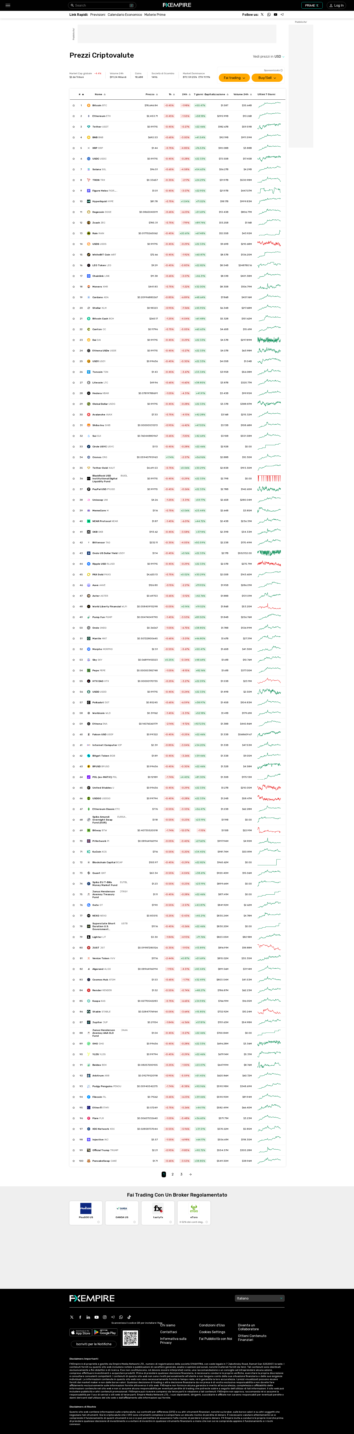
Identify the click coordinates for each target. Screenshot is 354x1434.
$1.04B (248, 361)
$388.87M (246, 403)
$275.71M (247, 563)
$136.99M (246, 627)
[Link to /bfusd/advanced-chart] (269, 766)
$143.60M (246, 574)
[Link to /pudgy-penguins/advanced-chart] (269, 1086)
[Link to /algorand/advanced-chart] (269, 969)
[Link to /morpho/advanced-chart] (269, 649)
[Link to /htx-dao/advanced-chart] (269, 681)
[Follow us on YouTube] (275, 14)
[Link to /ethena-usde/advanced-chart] (269, 350)
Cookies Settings (212, 1332)
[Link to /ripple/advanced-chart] (269, 148)
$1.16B (248, 222)
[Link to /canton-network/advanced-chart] (269, 329)
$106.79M (246, 286)
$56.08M (247, 371)
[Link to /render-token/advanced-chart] (269, 990)
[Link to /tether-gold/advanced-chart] (269, 468)
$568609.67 (245, 734)
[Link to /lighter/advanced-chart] (269, 937)
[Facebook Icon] (80, 1317)
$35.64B (247, 105)
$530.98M (246, 180)
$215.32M (246, 414)
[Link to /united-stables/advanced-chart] (269, 787)
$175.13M (247, 777)
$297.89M (246, 340)
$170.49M (246, 542)
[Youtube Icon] (96, 1317)
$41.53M (247, 979)
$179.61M (247, 713)
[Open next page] (190, 1174)
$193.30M (246, 467)
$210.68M (246, 244)
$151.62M (247, 318)
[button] (7, 5)
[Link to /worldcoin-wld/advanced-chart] (269, 713)
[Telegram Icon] (112, 1317)
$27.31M (247, 638)
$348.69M (246, 1086)
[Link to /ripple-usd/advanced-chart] (269, 564)
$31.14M (247, 969)
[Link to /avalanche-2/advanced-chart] (269, 414)
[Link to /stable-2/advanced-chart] (269, 1011)
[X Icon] (71, 1317)
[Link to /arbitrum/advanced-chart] (269, 1075)
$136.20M (246, 254)
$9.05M (247, 755)
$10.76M (247, 659)
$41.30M (247, 649)
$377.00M (246, 670)
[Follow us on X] (262, 14)
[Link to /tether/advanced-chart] (269, 126)
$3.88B (247, 148)
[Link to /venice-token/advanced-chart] (269, 958)
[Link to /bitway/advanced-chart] (269, 830)
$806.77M (246, 212)
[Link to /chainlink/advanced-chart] (269, 276)
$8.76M (248, 1065)
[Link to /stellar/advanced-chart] (269, 308)
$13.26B (247, 116)
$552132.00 (245, 553)
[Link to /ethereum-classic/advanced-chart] (269, 809)
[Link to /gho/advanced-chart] (269, 1043)
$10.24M (247, 1011)
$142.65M (246, 489)
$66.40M (247, 1107)
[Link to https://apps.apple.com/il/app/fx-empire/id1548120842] (80, 1332)
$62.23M (247, 990)
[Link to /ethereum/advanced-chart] (269, 116)
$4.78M (248, 915)
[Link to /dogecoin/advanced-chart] (269, 212)
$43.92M (247, 233)
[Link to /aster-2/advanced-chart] (269, 596)
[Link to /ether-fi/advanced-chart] (269, 1107)
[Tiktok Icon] (129, 1317)
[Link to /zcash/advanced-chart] (269, 222)
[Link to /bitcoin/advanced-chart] (269, 105)
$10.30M (247, 457)
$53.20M (247, 606)
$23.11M (247, 681)
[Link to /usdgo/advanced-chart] (269, 798)
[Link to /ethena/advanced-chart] (269, 723)
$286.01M (246, 585)
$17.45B (247, 158)
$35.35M (247, 958)
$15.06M (247, 873)
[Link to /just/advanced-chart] (269, 947)
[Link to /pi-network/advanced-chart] (269, 841)
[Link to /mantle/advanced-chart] (269, 638)
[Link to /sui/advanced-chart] (269, 436)
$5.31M (248, 1054)
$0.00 (248, 446)
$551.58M (246, 435)
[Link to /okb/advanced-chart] (269, 532)
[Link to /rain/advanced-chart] (269, 233)
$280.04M (246, 499)
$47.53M (247, 745)
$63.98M (247, 350)
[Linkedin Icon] (88, 1317)
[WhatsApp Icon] (121, 1317)
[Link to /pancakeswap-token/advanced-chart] (269, 1161)
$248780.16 (245, 265)
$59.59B (247, 126)
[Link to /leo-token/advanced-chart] (269, 265)
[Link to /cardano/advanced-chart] (269, 297)
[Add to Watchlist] (73, 105)
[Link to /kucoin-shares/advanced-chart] (269, 851)
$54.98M (247, 1022)
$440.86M (246, 723)
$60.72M (247, 1075)
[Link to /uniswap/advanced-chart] (269, 500)
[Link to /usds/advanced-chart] (269, 244)
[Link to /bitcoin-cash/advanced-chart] (269, 318)
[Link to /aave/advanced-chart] (269, 585)
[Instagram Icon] (104, 1317)
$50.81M (247, 851)
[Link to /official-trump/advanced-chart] (269, 1150)
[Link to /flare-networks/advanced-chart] (269, 1118)
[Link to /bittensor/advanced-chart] (269, 542)
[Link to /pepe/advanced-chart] (269, 670)
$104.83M (246, 702)
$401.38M (246, 276)
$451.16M (247, 297)
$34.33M (247, 531)
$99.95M (247, 393)
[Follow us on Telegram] (282, 14)
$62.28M (247, 809)
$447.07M (246, 190)
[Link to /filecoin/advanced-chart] (269, 1097)
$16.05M (247, 1001)
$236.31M (246, 521)
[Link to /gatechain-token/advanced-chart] (269, 905)
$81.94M (247, 1096)
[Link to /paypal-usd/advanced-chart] (269, 489)
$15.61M (247, 329)
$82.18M (247, 937)
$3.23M (247, 1118)
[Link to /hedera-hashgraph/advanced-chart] (269, 393)
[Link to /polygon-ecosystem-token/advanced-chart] (269, 777)
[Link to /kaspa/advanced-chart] (269, 1001)
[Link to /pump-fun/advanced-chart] (269, 617)
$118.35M (246, 1139)
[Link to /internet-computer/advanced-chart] (269, 745)
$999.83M (246, 201)
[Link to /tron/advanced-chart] (269, 180)
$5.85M (247, 1128)
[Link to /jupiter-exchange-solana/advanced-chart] (269, 1022)
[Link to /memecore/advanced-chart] (269, 510)
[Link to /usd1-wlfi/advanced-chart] (269, 361)
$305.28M (246, 1150)
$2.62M (248, 905)
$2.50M (247, 691)
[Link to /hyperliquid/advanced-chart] (269, 201)
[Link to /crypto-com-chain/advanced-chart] (269, 457)
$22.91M (247, 830)
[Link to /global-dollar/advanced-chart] (269, 404)
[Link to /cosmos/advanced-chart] (269, 979)
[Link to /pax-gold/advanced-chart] (269, 574)
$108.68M (246, 425)
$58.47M (247, 798)
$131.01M (247, 595)
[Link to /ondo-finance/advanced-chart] (269, 628)
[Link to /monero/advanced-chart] (269, 286)
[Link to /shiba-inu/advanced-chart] (269, 425)
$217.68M (247, 308)
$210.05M (246, 787)
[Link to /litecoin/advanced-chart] (269, 382)
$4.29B (248, 169)
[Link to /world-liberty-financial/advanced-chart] (269, 606)
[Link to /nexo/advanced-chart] (269, 915)
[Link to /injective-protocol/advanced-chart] (269, 1139)
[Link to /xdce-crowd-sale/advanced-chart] (269, 1129)
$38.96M (247, 1160)
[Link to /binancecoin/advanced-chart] (269, 137)
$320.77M (246, 382)
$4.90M (247, 841)
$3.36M (247, 1043)
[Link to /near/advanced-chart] (269, 521)
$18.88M (247, 947)
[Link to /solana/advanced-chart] (269, 169)
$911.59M (246, 137)
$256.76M (246, 617)
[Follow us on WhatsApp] (269, 14)
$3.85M (247, 510)
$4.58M (247, 766)
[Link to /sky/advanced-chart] (269, 660)
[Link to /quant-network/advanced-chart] (269, 873)
